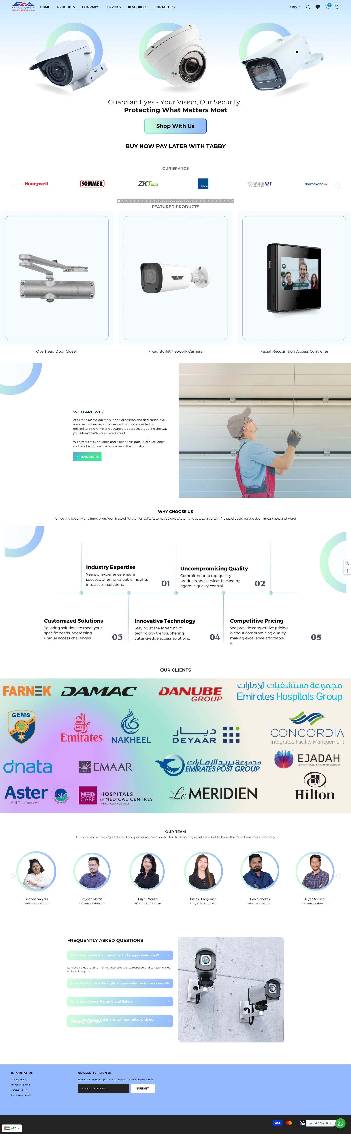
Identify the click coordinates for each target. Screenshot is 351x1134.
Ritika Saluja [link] (315, 899)
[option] (36, 186)
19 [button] (191, 201)
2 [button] (123, 201)
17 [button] (183, 201)
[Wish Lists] (318, 7)
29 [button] (232, 201)
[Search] (308, 6)
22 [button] (204, 201)
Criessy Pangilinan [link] (147, 899)
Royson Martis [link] (36, 899)
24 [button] (212, 201)
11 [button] (159, 201)
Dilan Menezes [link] (203, 899)
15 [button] (175, 201)
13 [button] (167, 201)
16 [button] (179, 201)
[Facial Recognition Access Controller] (294, 278)
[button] (337, 186)
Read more (89, 456)
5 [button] (135, 201)
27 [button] (224, 201)
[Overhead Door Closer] (56, 278)
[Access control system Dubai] (147, 186)
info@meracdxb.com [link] (36, 903)
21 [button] (200, 201)
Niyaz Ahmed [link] (259, 899)
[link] (175, 591)
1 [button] (119, 201)
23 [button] (208, 201)
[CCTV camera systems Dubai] (36, 186)
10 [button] (155, 201)
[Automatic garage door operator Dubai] (92, 186)
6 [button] (139, 201)
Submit (143, 1088)
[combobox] (12, 1128)
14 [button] (171, 201)
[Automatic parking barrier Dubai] (203, 186)
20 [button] (196, 201)
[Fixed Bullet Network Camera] (175, 278)
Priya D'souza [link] (91, 899)
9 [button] (151, 201)
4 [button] (131, 201)
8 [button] (147, 201)
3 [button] (127, 201)
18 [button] (187, 201)
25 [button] (216, 201)
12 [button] (163, 201)
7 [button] (143, 201)
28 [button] (228, 201)
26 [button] (220, 201)
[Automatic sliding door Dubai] (315, 186)
